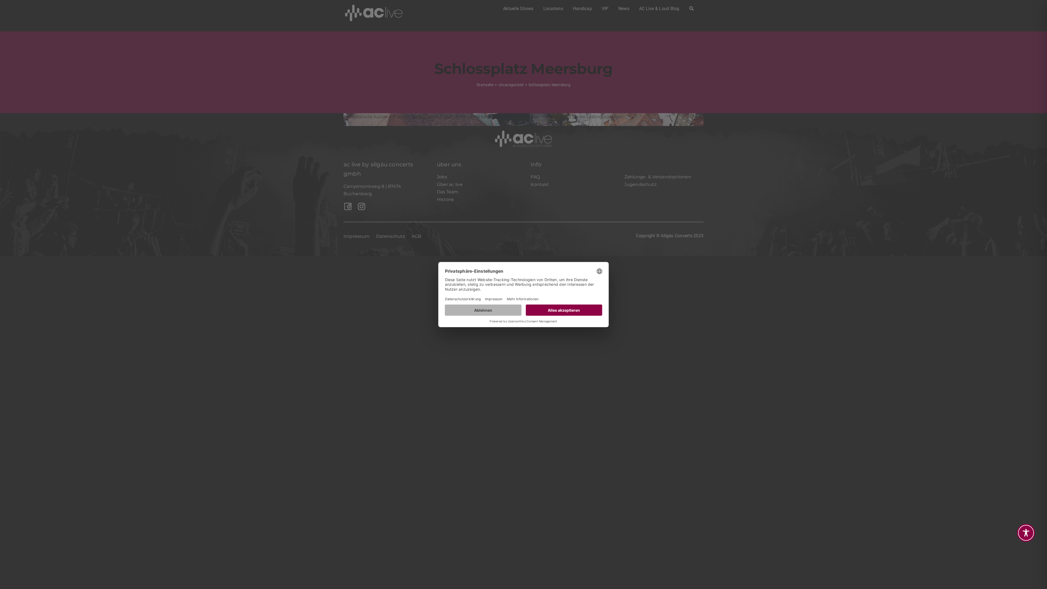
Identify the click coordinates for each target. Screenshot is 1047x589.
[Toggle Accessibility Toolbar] (1026, 532)
